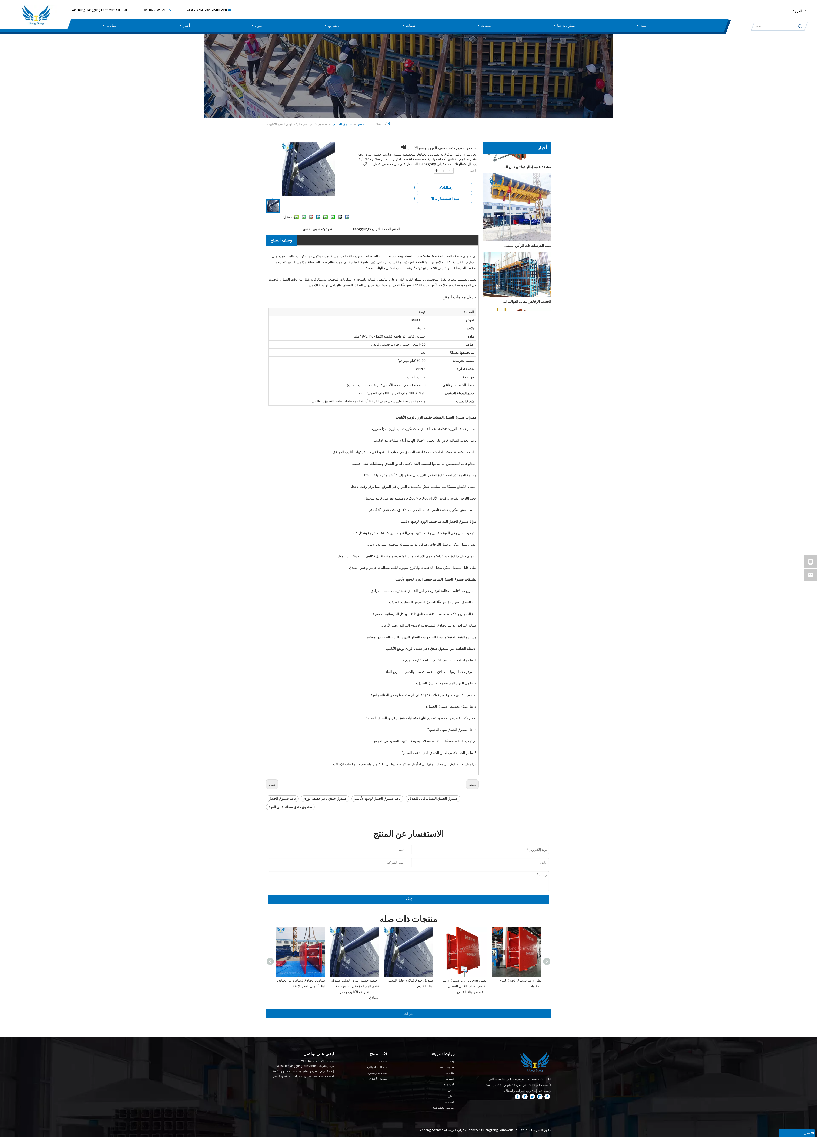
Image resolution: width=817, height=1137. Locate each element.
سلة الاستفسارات (446, 198)
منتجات (486, 25)
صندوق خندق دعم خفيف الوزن (325, 798)
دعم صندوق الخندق (282, 798)
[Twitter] (532, 1096)
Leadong (424, 1130)
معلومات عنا (566, 25)
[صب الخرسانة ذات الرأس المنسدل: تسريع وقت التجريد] (517, 217)
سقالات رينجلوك (377, 1073)
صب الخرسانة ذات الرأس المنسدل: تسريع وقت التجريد (527, 223)
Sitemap (437, 1130)
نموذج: (327, 229)
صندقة (383, 1061)
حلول (259, 25)
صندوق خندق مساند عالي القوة (290, 807)
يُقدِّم (408, 899)
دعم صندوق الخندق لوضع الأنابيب (377, 798)
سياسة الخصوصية (444, 1107)
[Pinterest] (525, 1096)
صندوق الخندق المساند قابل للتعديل (433, 798)
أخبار (186, 25)
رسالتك (447, 187)
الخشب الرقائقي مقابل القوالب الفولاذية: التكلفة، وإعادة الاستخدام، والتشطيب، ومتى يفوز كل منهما (527, 279)
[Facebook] (547, 1096)
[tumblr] (517, 1096)
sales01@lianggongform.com (207, 9)
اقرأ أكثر (408, 1014)
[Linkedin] (540, 1096)
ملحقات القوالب (377, 1067)
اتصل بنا (111, 25)
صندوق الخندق (378, 1078)
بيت (643, 25)
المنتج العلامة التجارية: (384, 229)
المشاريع (334, 25)
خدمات (411, 25)
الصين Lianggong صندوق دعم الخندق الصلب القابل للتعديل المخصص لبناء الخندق (357, 986)
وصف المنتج (281, 240)
